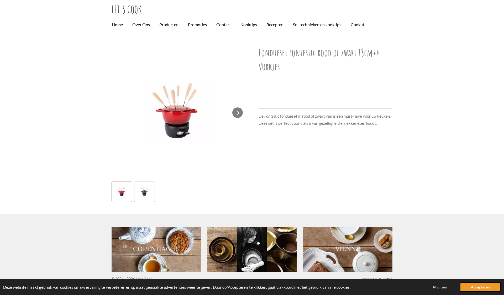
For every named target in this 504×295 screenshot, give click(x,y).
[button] (122, 192)
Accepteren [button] (480, 287)
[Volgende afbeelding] (237, 112)
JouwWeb (385, 279)
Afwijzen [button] (440, 287)
